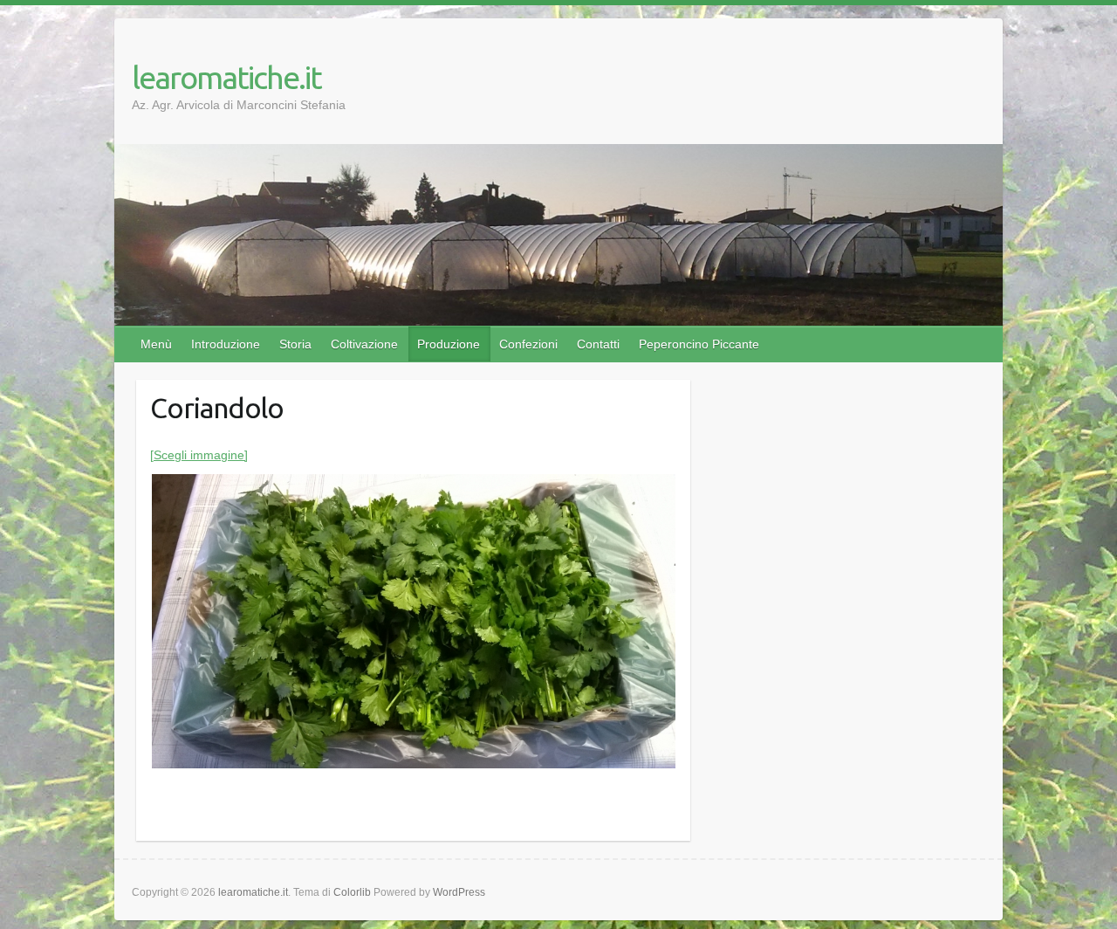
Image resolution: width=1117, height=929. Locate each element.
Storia (295, 344)
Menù (156, 344)
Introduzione (225, 344)
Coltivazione (364, 344)
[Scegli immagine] (199, 455)
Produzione (448, 344)
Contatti (598, 344)
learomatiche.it (226, 77)
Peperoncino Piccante (699, 344)
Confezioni (528, 344)
